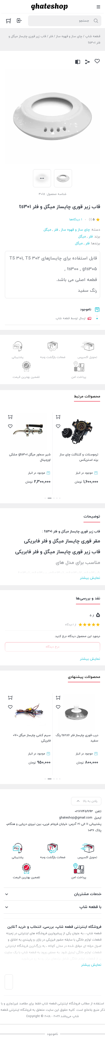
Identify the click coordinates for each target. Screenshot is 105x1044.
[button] (59, 498)
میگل (47, 229)
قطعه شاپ (92, 36)
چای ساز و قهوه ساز (69, 36)
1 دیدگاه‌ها (75, 220)
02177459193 (84, 811)
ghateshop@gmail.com (75, 818)
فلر (51, 36)
